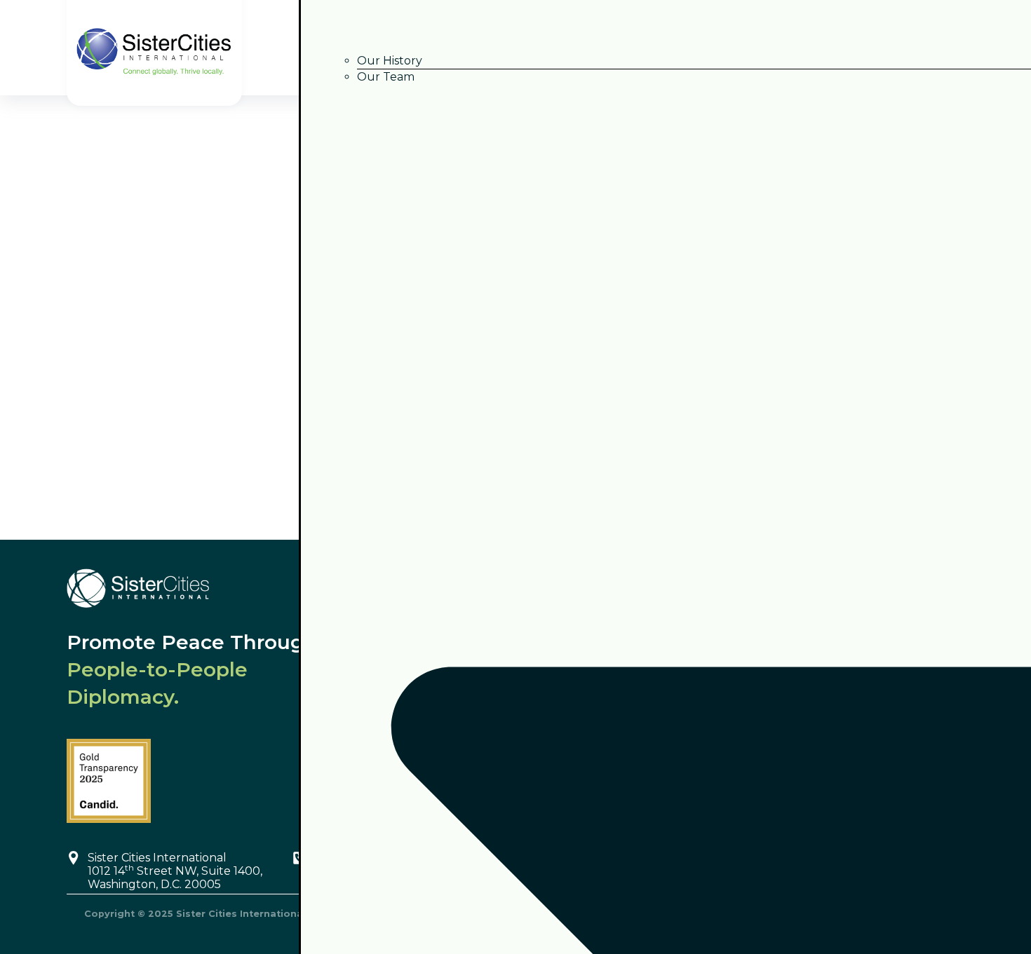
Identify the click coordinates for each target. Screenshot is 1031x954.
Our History (389, 60)
